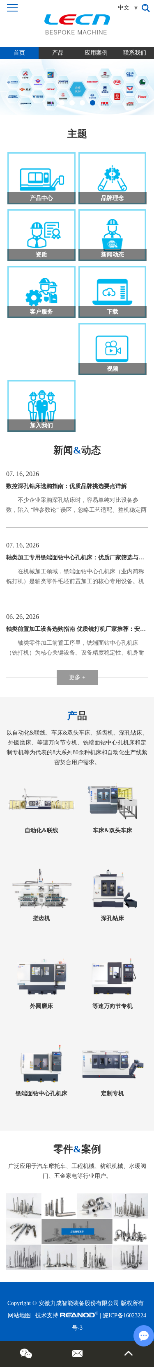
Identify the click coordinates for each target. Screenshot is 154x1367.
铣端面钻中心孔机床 (41, 1093)
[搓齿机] (41, 888)
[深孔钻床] (112, 888)
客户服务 (41, 312)
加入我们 (41, 425)
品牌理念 (112, 198)
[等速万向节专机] (112, 976)
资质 (41, 255)
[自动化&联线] (41, 801)
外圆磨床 (41, 1006)
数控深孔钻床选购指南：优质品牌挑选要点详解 (66, 486)
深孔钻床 (112, 918)
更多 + (77, 677)
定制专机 (112, 1093)
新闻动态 (112, 255)
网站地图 (19, 1315)
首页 (19, 53)
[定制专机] (112, 1064)
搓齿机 (41, 918)
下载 (112, 312)
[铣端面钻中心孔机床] (41, 1064)
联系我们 (134, 53)
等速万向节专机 (112, 1006)
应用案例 (96, 53)
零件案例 (77, 1149)
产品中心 (41, 198)
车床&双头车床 (112, 830)
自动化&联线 (41, 830)
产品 (58, 53)
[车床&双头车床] (112, 801)
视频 (112, 369)
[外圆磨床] (41, 976)
